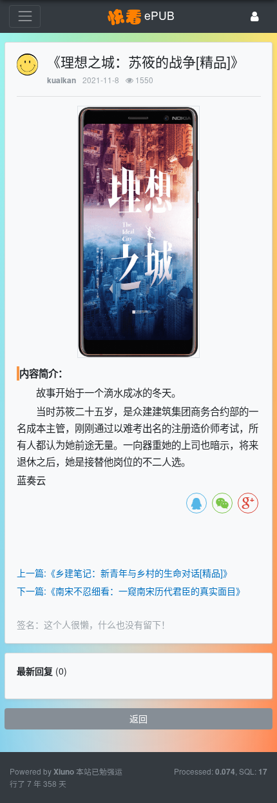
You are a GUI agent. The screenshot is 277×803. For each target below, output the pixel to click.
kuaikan (61, 80)
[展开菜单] (25, 16)
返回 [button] (138, 718)
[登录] (255, 16)
